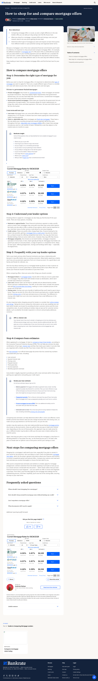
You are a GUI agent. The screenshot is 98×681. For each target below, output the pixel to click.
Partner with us (66, 677)
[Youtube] (15, 675)
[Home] (6, 2)
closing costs (17, 294)
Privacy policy (76, 669)
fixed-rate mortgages (43, 119)
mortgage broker (26, 277)
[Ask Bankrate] (94, 677)
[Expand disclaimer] (94, 46)
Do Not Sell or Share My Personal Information (84, 675)
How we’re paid (66, 666)
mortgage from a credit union (36, 233)
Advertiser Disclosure (88, 8)
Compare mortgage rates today (11, 650)
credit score (25, 155)
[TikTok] (18, 675)
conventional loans (35, 92)
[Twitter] (7, 675)
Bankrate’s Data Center (53, 677)
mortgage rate (26, 52)
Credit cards (51, 672)
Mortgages (7, 8)
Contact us (64, 675)
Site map (64, 669)
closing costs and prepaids (38, 412)
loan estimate (13, 351)
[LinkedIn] (12, 675)
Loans (49, 675)
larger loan (26, 157)
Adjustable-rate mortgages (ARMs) (31, 123)
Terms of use (76, 677)
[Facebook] (4, 675)
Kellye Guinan (33, 18)
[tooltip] (43, 519)
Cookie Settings (76, 672)
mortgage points (54, 425)
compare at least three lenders (42, 342)
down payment (29, 153)
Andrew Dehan (21, 18)
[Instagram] (10, 675)
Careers (64, 672)
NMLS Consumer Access (26, 667)
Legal (74, 666)
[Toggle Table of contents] (94, 52)
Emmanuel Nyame (48, 18)
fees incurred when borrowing (22, 286)
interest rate (26, 346)
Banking (50, 669)
